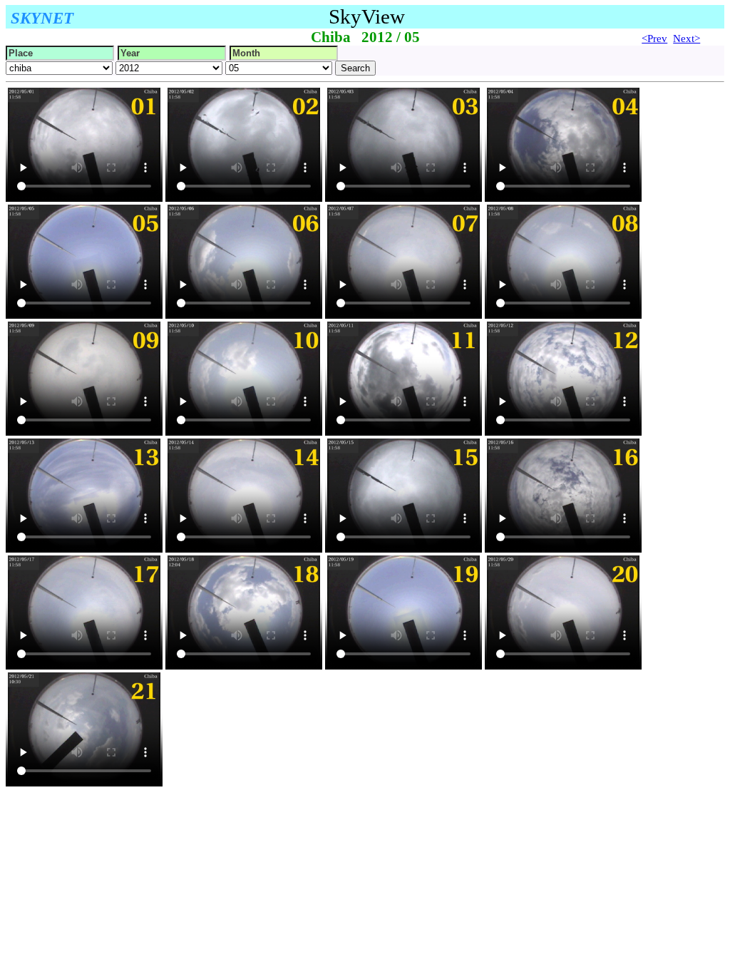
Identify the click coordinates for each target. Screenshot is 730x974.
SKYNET (42, 18)
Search (355, 68)
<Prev (654, 38)
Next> (686, 38)
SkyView (367, 16)
